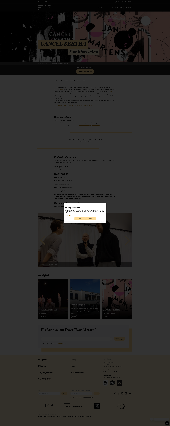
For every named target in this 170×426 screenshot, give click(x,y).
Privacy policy (68, 215)
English (67, 205)
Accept (79, 218)
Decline (90, 218)
